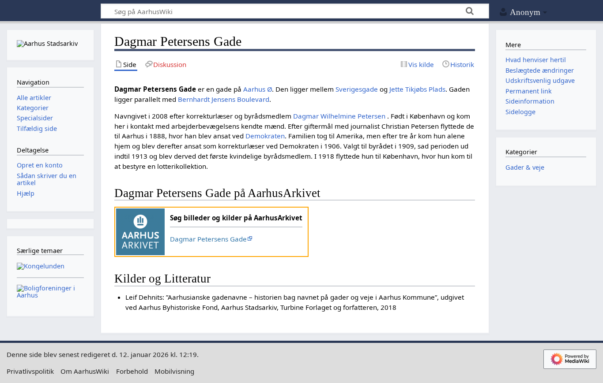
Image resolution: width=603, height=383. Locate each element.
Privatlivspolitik (30, 371)
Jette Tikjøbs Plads (417, 89)
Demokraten (265, 135)
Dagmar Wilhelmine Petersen (340, 116)
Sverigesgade (356, 89)
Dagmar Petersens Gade (208, 238)
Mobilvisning (174, 371)
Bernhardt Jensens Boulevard (223, 99)
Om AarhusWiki (84, 371)
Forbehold (132, 371)
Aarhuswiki (50, 11)
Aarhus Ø (257, 89)
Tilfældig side (37, 128)
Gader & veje (524, 167)
